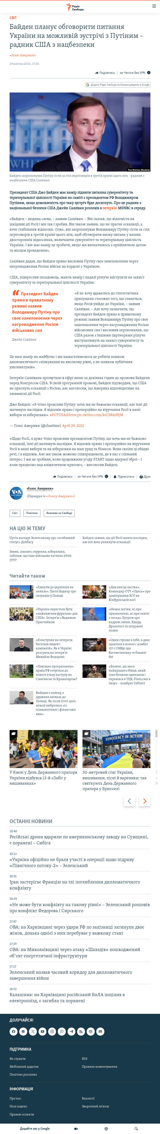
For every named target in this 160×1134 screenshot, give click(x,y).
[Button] (105, 73)
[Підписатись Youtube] (42, 1031)
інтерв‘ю (110, 208)
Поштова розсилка (23, 1074)
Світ (13, 18)
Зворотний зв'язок (95, 1106)
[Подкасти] (106, 1129)
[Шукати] (136, 1129)
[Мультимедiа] (76, 1129)
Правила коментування (99, 1067)
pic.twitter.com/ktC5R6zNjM (100, 415)
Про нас (15, 1098)
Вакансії (88, 1098)
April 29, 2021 (73, 426)
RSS (85, 1059)
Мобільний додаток (24, 1067)
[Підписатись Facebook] (14, 1031)
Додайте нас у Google (35, 1128)
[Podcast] (91, 1031)
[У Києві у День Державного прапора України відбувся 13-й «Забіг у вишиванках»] (44, 749)
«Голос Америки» (23, 55)
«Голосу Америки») (60, 496)
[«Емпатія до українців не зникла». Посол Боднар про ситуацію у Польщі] (21, 592)
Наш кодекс (18, 1106)
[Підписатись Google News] (23, 1031)
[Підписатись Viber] (62, 1031)
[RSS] (81, 1031)
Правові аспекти (22, 1114)
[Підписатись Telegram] (71, 1031)
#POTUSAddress (63, 415)
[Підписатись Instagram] (52, 1031)
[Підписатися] (100, 1031)
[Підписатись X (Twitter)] (33, 1031)
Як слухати (18, 1059)
